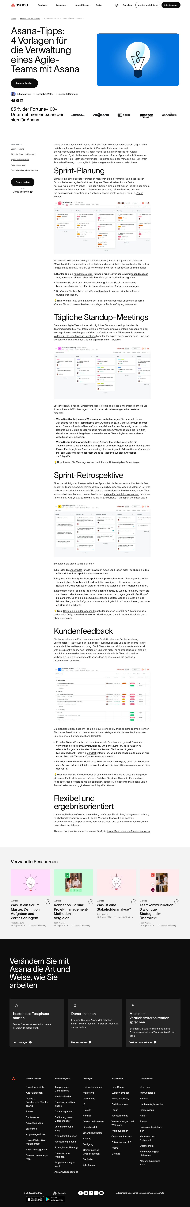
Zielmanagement (63, 1111)
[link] (14, 19)
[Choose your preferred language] (116, 5)
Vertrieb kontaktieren (148, 5)
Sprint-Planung (17, 149)
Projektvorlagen (119, 1130)
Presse (143, 1121)
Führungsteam (147, 1092)
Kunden (144, 1098)
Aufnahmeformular (83, 274)
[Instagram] (91, 1193)
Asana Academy (120, 1098)
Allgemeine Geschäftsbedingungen (133, 1193)
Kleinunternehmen (92, 1087)
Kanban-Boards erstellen (96, 155)
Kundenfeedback (18, 165)
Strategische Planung (66, 1147)
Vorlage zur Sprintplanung (95, 260)
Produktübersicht (35, 1087)
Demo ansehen (21, 192)
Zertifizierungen (119, 1104)
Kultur (143, 1115)
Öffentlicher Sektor (93, 1132)
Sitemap (115, 1153)
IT (84, 1104)
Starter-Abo (32, 1117)
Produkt (87, 1110)
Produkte (42, 5)
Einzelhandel (90, 1127)
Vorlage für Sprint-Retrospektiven (121, 494)
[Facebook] (96, 1193)
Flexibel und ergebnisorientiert (24, 170)
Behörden (88, 1159)
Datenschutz (146, 1145)
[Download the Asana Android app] (55, 1199)
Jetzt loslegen (20, 1042)
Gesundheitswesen (93, 1121)
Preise (99, 5)
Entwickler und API (121, 1142)
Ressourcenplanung (65, 1141)
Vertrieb (87, 1115)
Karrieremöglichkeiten (151, 1104)
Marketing (88, 1092)
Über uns (145, 1087)
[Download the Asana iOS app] (35, 1199)
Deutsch (62, 1193)
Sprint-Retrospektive (20, 159)
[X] (80, 1193)
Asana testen (24, 83)
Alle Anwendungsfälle (66, 1171)
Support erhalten (120, 1092)
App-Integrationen (36, 1134)
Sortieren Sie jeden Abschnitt (79, 611)
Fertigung (88, 1144)
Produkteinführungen (65, 1136)
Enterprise (31, 1128)
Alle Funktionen (34, 1092)
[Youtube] (101, 1193)
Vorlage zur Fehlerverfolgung (109, 304)
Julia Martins (24, 94)
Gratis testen (23, 182)
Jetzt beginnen (171, 5)
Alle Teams (89, 1165)
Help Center (117, 1087)
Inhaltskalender (62, 1096)
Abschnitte (60, 409)
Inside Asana (147, 1110)
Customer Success (121, 1136)
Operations (89, 1098)
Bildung (87, 1138)
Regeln (102, 291)
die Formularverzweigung (86, 745)
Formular (79, 742)
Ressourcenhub (119, 1115)
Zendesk (91, 752)
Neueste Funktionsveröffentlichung (37, 1102)
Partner (115, 1147)
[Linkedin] (85, 1193)
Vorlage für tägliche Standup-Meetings (75, 336)
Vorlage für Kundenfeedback (120, 732)
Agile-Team (101, 144)
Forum (114, 1110)
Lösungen (61, 5)
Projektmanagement (37, 1149)
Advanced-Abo (34, 1123)
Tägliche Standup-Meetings (23, 154)
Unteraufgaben (117, 462)
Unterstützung (82, 5)
